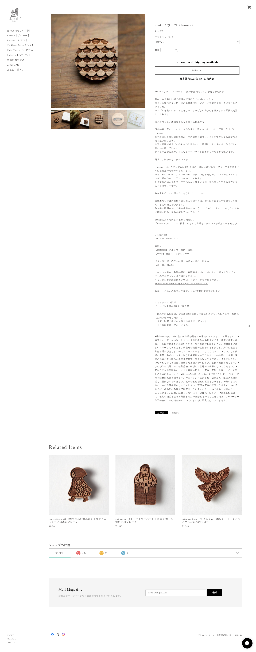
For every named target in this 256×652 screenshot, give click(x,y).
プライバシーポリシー (207, 635)
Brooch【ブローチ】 (18, 36)
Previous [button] (54, 61)
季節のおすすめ (16, 60)
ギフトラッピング (164, 37)
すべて (60, 553)
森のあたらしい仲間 (18, 31)
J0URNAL (11, 639)
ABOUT (10, 635)
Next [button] (141, 61)
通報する (176, 413)
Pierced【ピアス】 (17, 40)
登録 (214, 592)
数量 (157, 50)
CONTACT (12, 643)
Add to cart (197, 70)
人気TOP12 (13, 65)
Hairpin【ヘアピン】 (19, 55)
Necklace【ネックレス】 (20, 45)
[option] (98, 61)
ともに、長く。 (16, 70)
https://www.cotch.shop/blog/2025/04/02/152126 (181, 283)
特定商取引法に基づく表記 (228, 635)
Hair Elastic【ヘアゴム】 (21, 50)
